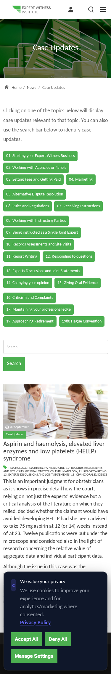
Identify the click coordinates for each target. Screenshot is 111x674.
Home (16, 88)
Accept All (26, 639)
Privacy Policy (35, 623)
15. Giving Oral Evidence (89, 474)
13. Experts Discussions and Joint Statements (36, 474)
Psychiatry (35, 468)
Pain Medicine (54, 468)
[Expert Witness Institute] (31, 9)
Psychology (17, 468)
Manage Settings (34, 656)
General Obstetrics (39, 471)
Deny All (58, 639)
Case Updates (14, 434)
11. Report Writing (92, 471)
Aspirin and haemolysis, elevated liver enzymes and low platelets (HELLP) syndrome (54, 451)
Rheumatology (66, 471)
